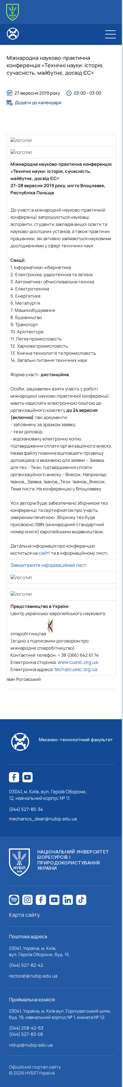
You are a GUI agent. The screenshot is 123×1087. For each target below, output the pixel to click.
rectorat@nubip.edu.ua (33, 976)
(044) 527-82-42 (26, 965)
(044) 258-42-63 (26, 1028)
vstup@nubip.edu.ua (31, 1045)
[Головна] (12, 12)
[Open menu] (110, 34)
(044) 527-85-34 (26, 809)
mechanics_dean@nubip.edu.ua (43, 819)
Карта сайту (24, 914)
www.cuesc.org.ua (78, 662)
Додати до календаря (38, 103)
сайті (44, 553)
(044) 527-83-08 (26, 1034)
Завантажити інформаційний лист (48, 565)
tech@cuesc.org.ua (75, 669)
